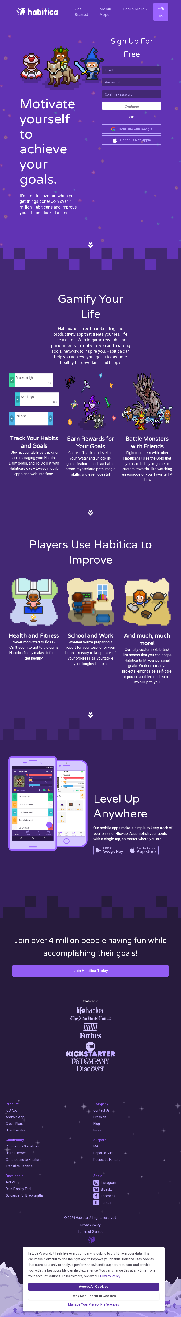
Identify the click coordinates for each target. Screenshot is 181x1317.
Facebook (108, 1196)
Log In (160, 11)
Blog (96, 1124)
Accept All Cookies (93, 1286)
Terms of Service (90, 1232)
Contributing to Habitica (23, 1159)
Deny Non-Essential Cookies (93, 1296)
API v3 (10, 1182)
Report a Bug (103, 1153)
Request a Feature (107, 1159)
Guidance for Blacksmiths (25, 1195)
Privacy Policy (110, 1276)
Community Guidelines (22, 1146)
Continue (132, 106)
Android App (15, 1117)
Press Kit (99, 1117)
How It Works (15, 1130)
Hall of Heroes (16, 1153)
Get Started (81, 12)
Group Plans (15, 1124)
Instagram (108, 1183)
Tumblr (106, 1202)
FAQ (96, 1146)
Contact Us (101, 1110)
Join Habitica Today (90, 971)
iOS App (12, 1110)
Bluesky (106, 1189)
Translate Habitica (19, 1166)
